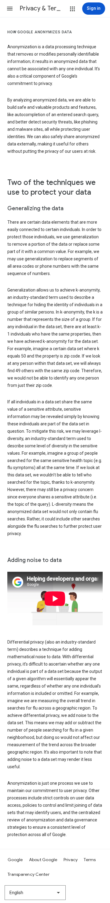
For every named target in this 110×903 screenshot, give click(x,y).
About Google (43, 859)
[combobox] (35, 892)
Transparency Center (29, 874)
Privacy (71, 859)
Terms (90, 859)
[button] (9, 8)
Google (15, 859)
